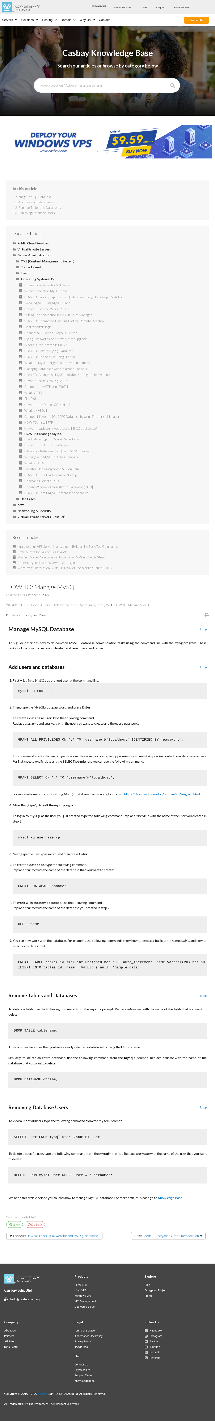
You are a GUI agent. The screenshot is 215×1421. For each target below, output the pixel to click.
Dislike (36, 1224)
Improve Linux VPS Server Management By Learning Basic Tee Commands (67, 546)
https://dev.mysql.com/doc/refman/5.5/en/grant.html (162, 794)
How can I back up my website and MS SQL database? (63, 1236)
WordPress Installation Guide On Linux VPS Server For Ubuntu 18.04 (64, 568)
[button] (122, 8)
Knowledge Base (170, 1198)
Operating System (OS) (94, 605)
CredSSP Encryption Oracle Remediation (171, 1236)
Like (16, 1224)
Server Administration (59, 605)
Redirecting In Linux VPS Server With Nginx (46, 563)
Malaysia (100, 6)
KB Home (33, 605)
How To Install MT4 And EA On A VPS (42, 552)
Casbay (43, 1393)
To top (203, 629)
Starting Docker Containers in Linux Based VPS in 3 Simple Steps (61, 557)
